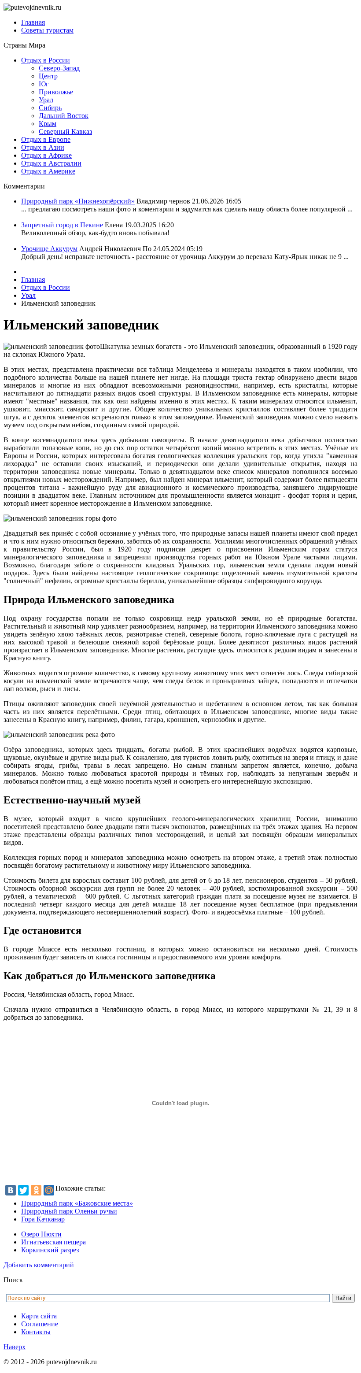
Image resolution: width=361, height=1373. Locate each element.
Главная (33, 22)
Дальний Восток (63, 115)
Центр (48, 76)
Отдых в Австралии (51, 163)
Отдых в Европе (45, 139)
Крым (47, 123)
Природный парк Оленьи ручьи (69, 1211)
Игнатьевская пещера (53, 1242)
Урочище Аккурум (49, 248)
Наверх (15, 1347)
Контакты (36, 1332)
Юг (44, 84)
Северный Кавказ (65, 131)
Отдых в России (45, 60)
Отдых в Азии (42, 147)
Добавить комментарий (39, 1265)
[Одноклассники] (36, 1190)
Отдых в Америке (48, 171)
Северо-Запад (59, 68)
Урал (46, 100)
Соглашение (39, 1324)
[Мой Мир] (49, 1190)
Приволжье (56, 92)
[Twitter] (23, 1190)
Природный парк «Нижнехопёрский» (78, 201)
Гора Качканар (43, 1219)
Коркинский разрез (50, 1250)
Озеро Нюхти (41, 1234)
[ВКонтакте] (10, 1190)
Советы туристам (47, 30)
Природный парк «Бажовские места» (77, 1203)
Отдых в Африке (46, 155)
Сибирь (50, 107)
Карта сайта (39, 1316)
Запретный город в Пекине (62, 225)
